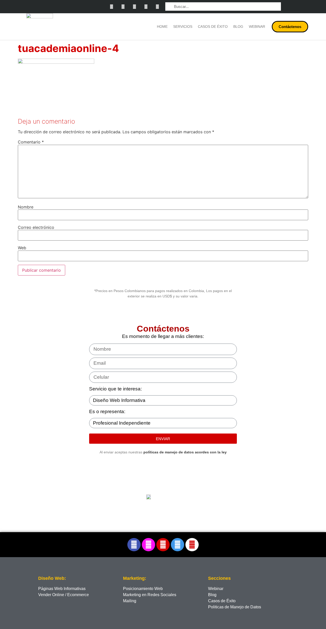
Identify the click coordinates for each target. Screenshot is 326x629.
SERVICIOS (182, 26)
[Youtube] (157, 6)
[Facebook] (134, 544)
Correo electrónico (36, 227)
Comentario (31, 142)
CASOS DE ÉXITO (213, 26)
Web (22, 248)
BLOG (238, 26)
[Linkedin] (134, 6)
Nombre (25, 207)
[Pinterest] (146, 6)
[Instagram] (123, 6)
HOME (162, 26)
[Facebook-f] (111, 6)
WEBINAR (257, 26)
